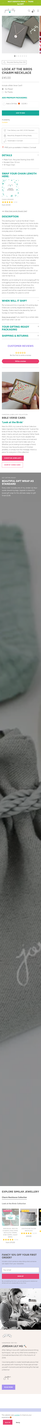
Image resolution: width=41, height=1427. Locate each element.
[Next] (38, 3)
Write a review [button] (20, 361)
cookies (17, 1415)
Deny (18, 1422)
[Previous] (3, 3)
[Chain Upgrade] (10, 188)
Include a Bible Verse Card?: (12, 85)
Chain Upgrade (8, 199)
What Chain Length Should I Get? (16, 211)
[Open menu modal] (38, 11)
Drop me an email (9, 317)
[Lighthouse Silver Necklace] (28, 1217)
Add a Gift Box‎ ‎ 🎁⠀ (16, 104)
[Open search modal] (29, 11)
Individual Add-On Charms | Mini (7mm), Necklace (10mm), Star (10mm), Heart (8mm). (10, 1233)
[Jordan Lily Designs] (10, 10)
